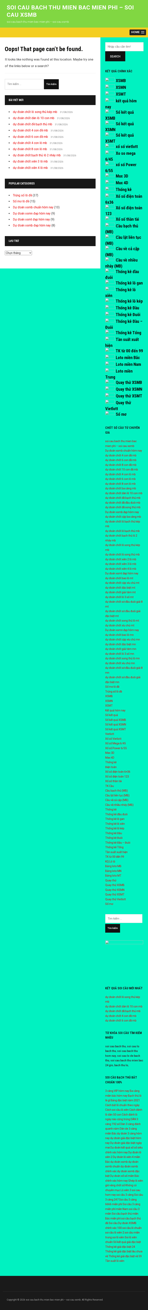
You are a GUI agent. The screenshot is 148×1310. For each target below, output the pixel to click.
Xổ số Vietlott (113, 738)
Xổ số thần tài (127, 219)
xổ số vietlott (127, 146)
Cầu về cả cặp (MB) (116, 800)
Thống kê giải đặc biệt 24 (120, 1246)
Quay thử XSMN (129, 389)
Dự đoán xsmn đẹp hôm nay (31, 213)
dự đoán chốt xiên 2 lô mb (120, 559)
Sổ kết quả (111, 715)
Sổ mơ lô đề (21, 201)
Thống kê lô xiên (115, 823)
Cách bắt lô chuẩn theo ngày (122, 1105)
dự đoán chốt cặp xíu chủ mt (122, 582)
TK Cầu (109, 786)
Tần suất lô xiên (114, 1260)
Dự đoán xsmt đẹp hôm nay (31, 219)
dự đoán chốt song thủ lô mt (122, 620)
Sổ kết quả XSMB (115, 719)
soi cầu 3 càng (125, 1194)
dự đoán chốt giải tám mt (120, 592)
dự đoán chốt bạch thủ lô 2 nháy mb (37, 155)
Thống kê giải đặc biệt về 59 (125, 1256)
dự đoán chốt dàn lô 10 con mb (33, 118)
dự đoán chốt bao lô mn (119, 634)
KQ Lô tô (110, 861)
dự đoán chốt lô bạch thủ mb (122, 531)
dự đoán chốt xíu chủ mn (120, 663)
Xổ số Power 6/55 (116, 748)
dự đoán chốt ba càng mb (120, 488)
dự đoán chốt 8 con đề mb (120, 464)
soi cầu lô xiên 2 (114, 1232)
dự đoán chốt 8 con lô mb (30, 149)
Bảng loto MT (113, 875)
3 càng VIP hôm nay (117, 1090)
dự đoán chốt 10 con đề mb (121, 469)
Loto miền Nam (128, 364)
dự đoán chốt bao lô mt (119, 578)
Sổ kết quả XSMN (115, 724)
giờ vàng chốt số (115, 1185)
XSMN (121, 87)
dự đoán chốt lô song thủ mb (122, 554)
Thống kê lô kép (129, 301)
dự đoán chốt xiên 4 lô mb (30, 168)
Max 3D (122, 176)
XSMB (121, 80)
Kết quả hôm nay (115, 710)
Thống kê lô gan (129, 283)
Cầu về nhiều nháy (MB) (119, 804)
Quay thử (110, 880)
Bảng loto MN (113, 870)
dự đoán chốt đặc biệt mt (120, 587)
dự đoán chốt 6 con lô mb (120, 478)
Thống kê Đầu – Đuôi (117, 842)
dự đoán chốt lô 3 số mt (119, 597)
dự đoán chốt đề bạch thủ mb (32, 124)
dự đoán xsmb (119, 1161)
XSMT (121, 94)
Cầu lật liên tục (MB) (117, 795)
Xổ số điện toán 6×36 (117, 771)
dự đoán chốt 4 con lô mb (30, 143)
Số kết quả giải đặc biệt (127, 1242)
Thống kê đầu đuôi (116, 814)
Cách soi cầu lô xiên (117, 1109)
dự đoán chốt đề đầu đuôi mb (122, 502)
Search (115, 56)
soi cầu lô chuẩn (132, 1227)
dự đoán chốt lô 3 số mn (119, 653)
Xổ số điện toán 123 (117, 776)
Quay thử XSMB (129, 382)
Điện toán (111, 767)
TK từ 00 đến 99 (129, 350)
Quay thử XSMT (129, 396)
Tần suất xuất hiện (116, 852)
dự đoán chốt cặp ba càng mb (123, 516)
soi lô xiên (118, 1237)
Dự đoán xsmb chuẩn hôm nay (33, 207)
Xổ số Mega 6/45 (115, 743)
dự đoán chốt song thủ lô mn (122, 658)
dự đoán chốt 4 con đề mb (30, 130)
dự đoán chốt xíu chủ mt (119, 625)
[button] (138, 32)
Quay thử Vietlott (115, 899)
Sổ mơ (121, 414)
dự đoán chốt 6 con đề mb (30, 137)
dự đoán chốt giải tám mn (120, 648)
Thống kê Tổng (128, 332)
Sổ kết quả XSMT (115, 729)
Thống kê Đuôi (128, 314)
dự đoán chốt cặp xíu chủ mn (122, 639)
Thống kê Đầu (127, 307)
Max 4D (122, 182)
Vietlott (109, 733)
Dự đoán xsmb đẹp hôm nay (32, 225)
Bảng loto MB (113, 866)
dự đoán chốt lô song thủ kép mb (35, 112)
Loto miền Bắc (128, 357)
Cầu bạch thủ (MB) (116, 790)
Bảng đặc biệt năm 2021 (125, 1100)
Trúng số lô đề (22, 195)
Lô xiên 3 (126, 1190)
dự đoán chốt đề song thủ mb (122, 507)
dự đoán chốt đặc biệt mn (120, 644)
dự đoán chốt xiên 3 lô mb (30, 161)
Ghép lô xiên (135, 1180)
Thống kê (124, 189)
